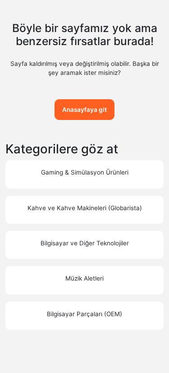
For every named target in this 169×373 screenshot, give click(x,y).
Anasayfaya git (84, 109)
